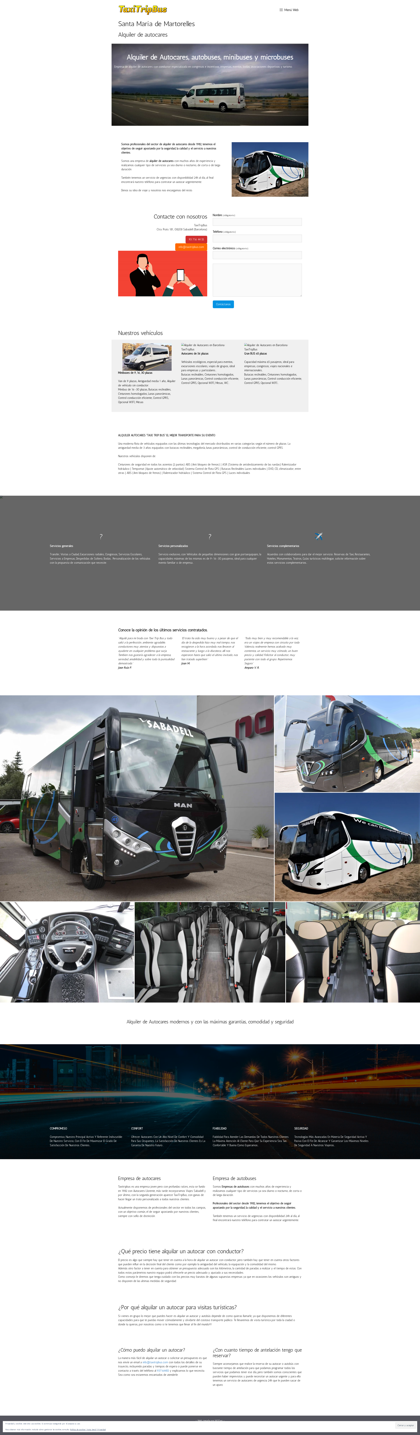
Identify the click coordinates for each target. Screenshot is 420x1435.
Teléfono (224, 231)
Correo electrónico (230, 248)
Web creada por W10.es (210, 1420)
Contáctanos (223, 304)
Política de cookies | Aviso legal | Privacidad (88, 1429)
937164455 (163, 1370)
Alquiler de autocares (143, 34)
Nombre (224, 215)
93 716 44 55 (196, 239)
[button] (289, 9)
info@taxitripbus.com (191, 247)
